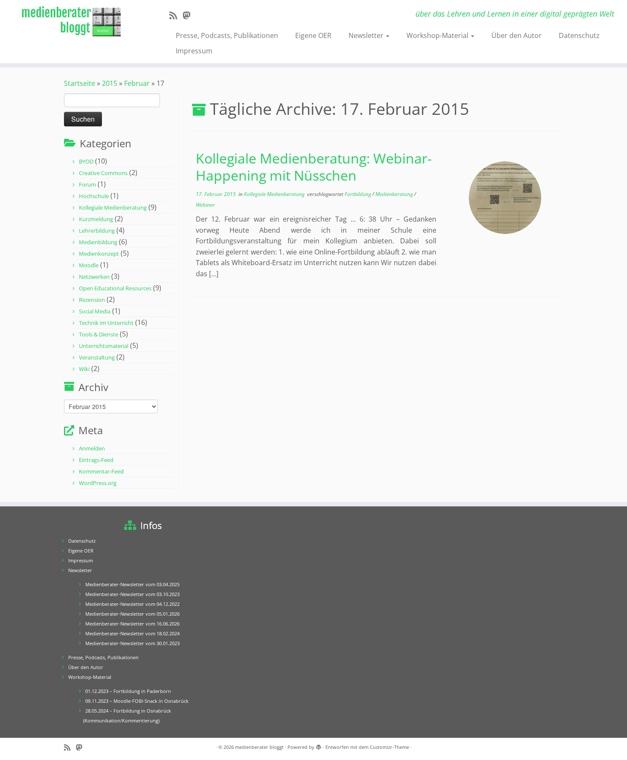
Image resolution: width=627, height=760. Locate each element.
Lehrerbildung (97, 230)
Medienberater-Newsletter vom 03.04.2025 (132, 584)
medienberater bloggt (259, 747)
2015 (109, 83)
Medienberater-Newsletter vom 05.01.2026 (132, 614)
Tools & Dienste (98, 334)
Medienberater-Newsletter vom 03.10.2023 (132, 594)
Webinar (205, 204)
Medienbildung (98, 242)
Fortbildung (358, 194)
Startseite (79, 83)
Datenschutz (579, 35)
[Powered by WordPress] (319, 745)
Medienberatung (394, 194)
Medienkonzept (99, 253)
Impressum (194, 51)
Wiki (84, 369)
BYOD (86, 161)
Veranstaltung (97, 357)
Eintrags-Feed (96, 460)
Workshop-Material (438, 35)
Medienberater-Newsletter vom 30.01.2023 (132, 643)
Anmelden (92, 448)
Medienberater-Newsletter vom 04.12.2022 (132, 604)
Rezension (92, 300)
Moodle (89, 265)
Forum (87, 184)
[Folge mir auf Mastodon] (189, 15)
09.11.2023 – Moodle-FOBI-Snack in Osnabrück (137, 701)
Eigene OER (313, 35)
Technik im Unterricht (106, 323)
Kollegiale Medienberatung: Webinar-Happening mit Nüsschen (314, 166)
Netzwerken (94, 277)
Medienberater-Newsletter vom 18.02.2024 (132, 633)
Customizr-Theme (389, 747)
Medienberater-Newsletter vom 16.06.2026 (132, 623)
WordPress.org (97, 483)
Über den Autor (516, 35)
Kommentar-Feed (101, 471)
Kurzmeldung (96, 219)
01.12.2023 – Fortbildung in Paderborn (128, 691)
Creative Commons (103, 173)
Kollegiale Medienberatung (113, 207)
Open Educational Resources (115, 288)
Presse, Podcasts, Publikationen (227, 35)
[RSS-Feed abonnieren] (176, 15)
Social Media (94, 311)
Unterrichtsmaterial (103, 346)
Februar (137, 83)
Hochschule (94, 196)
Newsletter (366, 35)
